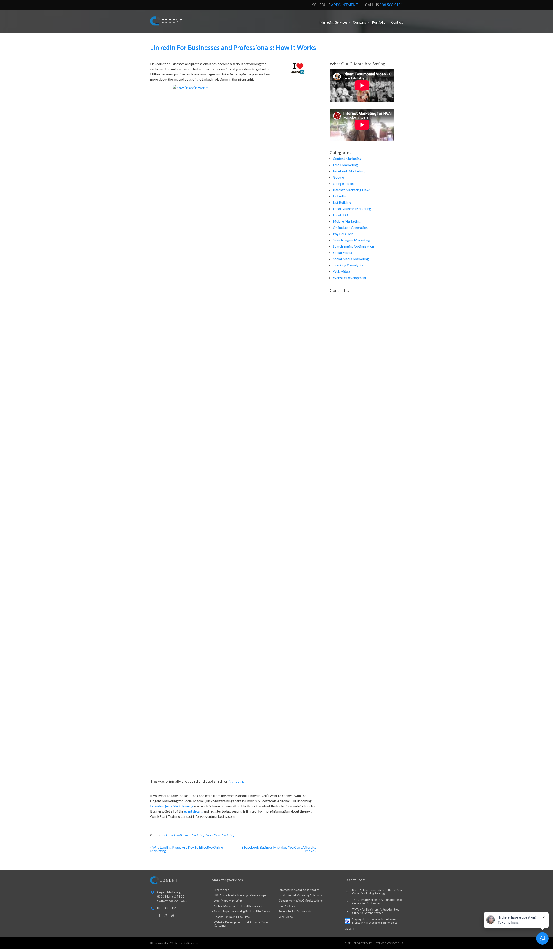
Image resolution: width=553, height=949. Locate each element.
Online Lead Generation (350, 227)
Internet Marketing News (352, 190)
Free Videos (221, 889)
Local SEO (340, 215)
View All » (351, 929)
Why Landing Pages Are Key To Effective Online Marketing (186, 849)
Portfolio (379, 22)
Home (347, 943)
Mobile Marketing (347, 221)
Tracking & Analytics (348, 265)
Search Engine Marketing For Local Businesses (242, 911)
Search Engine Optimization (353, 246)
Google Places (343, 183)
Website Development (349, 278)
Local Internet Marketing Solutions (300, 895)
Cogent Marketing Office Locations (301, 900)
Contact (397, 22)
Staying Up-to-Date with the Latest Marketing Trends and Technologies (374, 920)
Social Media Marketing (220, 835)
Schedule (335, 5)
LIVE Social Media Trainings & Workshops (240, 895)
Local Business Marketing (189, 835)
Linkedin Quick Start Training (171, 806)
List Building (342, 202)
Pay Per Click (343, 234)
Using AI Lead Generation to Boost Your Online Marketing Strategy (377, 891)
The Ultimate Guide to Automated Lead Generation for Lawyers (377, 901)
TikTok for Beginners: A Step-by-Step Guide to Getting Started (375, 911)
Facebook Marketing (349, 171)
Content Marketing (347, 158)
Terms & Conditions (389, 943)
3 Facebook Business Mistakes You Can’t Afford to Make (278, 849)
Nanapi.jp (236, 781)
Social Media (342, 252)
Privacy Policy (363, 943)
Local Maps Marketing (228, 900)
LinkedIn (167, 835)
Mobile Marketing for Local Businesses (238, 906)
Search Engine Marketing (351, 240)
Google (338, 177)
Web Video (341, 271)
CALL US (384, 5)
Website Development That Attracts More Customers (241, 923)
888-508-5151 (167, 908)
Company (359, 22)
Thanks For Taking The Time (232, 917)
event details (193, 811)
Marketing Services (333, 22)
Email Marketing (345, 165)
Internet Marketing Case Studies (299, 889)
